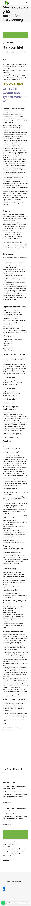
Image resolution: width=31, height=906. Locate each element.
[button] (3, 903)
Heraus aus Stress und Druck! (14, 849)
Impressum (9, 881)
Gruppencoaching (8, 44)
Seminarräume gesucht (11, 791)
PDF (6, 60)
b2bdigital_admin (9, 788)
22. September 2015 (8, 42)
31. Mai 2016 (6, 786)
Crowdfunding (8, 813)
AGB (4, 881)
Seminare (16, 44)
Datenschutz (17, 881)
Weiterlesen (6, 802)
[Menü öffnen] (26, 2)
